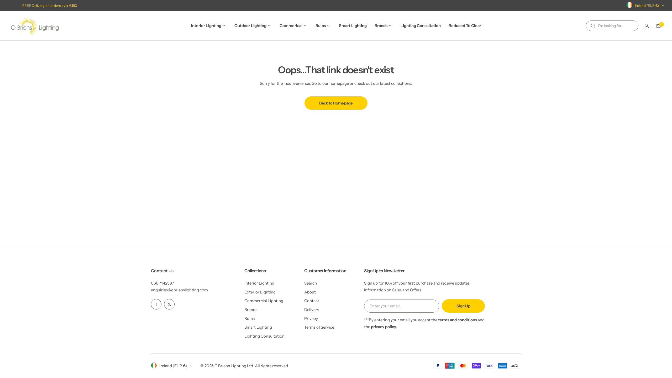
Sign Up (463, 305)
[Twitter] (169, 304)
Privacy (311, 318)
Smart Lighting (258, 327)
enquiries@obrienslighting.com (179, 289)
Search (310, 283)
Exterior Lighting (260, 292)
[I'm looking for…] (593, 25)
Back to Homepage (336, 103)
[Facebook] (156, 304)
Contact (311, 300)
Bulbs (249, 318)
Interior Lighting (259, 283)
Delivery (311, 309)
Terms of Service (319, 327)
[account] (647, 26)
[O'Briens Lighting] (35, 26)
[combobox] (612, 25)
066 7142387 (162, 283)
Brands (250, 309)
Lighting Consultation (264, 336)
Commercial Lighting (263, 300)
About (310, 292)
